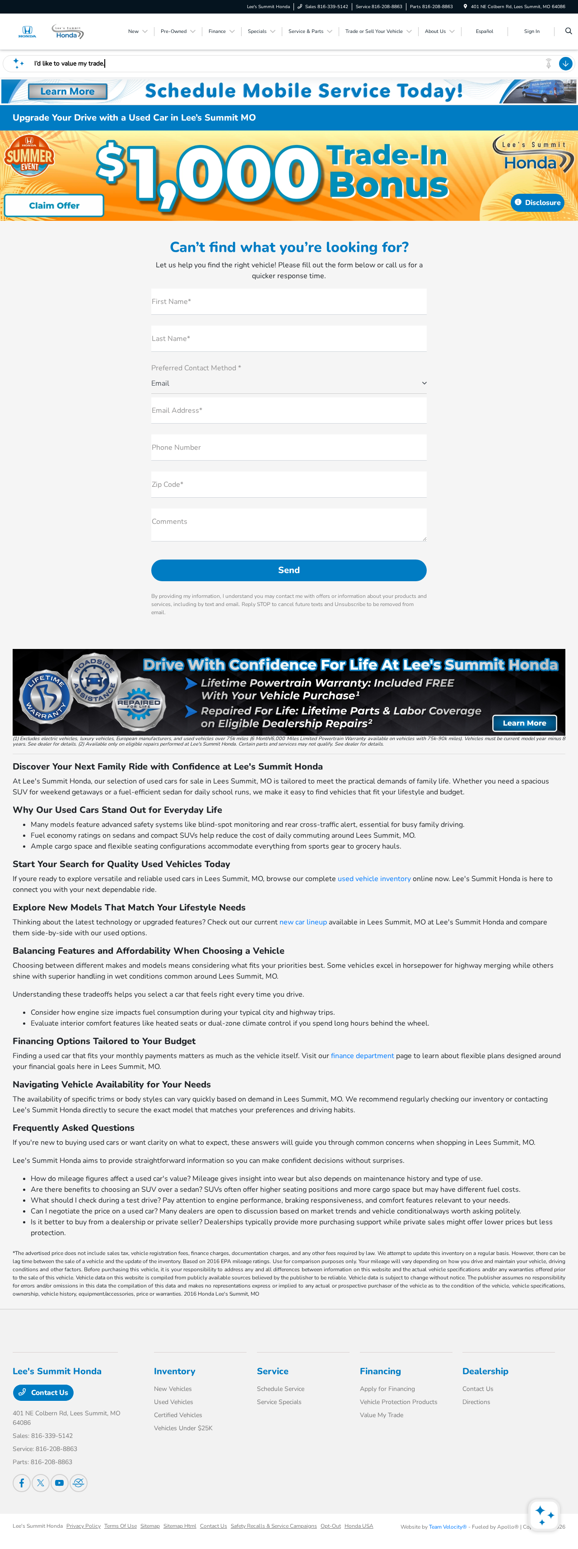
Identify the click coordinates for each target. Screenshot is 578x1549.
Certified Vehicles (178, 1415)
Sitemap (150, 1526)
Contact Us (48, 1393)
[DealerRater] (79, 1483)
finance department (362, 1056)
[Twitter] (41, 1483)
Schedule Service (280, 1389)
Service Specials (279, 1402)
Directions (476, 1402)
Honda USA (359, 1526)
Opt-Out (331, 1526)
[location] (465, 7)
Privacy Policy (83, 1526)
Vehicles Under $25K (183, 1428)
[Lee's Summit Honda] (53, 31)
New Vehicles (173, 1389)
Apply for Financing (387, 1389)
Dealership (485, 1371)
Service (273, 1371)
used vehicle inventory (374, 879)
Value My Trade (381, 1415)
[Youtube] (60, 1483)
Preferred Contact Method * (196, 368)
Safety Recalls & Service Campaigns (274, 1526)
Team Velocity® (448, 1526)
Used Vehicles (173, 1402)
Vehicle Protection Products (399, 1402)
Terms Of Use (120, 1526)
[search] (568, 31)
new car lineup (303, 922)
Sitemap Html (179, 1526)
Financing (380, 1371)
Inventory (175, 1371)
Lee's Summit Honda (38, 1526)
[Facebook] (22, 1483)
